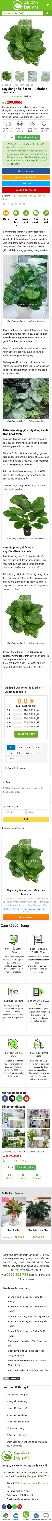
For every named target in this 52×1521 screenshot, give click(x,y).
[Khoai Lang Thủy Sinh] (38, 1138)
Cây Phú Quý (13, 1230)
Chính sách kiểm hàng (16, 1435)
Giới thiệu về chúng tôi (17, 1394)
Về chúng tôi (16, 222)
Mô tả (6, 219)
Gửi (26, 819)
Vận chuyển (36, 220)
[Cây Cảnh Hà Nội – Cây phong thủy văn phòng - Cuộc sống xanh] (25, 5)
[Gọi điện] (26, 1515)
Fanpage (18, 157)
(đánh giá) (17, 96)
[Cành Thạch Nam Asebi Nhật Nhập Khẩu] (13, 1118)
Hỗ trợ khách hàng (15, 1428)
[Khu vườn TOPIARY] (13, 1138)
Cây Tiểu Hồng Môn (38, 1230)
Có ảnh (11, 759)
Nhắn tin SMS (46, 1519)
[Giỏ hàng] (48, 5)
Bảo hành (46, 220)
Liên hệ (9, 1178)
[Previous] (6, 44)
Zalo (30, 157)
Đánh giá (37, 1178)
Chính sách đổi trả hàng (17, 1421)
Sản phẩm (7, 85)
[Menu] (3, 5)
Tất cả (11, 747)
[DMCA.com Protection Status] (11, 1378)
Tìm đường (6, 1519)
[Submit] (47, 13)
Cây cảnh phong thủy (22, 196)
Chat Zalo (15, 1519)
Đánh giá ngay (26, 734)
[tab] (6, 219)
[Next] (46, 44)
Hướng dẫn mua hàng (16, 1401)
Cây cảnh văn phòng (23, 85)
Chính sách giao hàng (16, 1415)
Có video (29, 753)
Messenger (36, 1519)
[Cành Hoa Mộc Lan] (38, 1118)
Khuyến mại (26, 220)
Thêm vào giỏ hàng (27, 137)
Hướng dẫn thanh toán (17, 1408)
